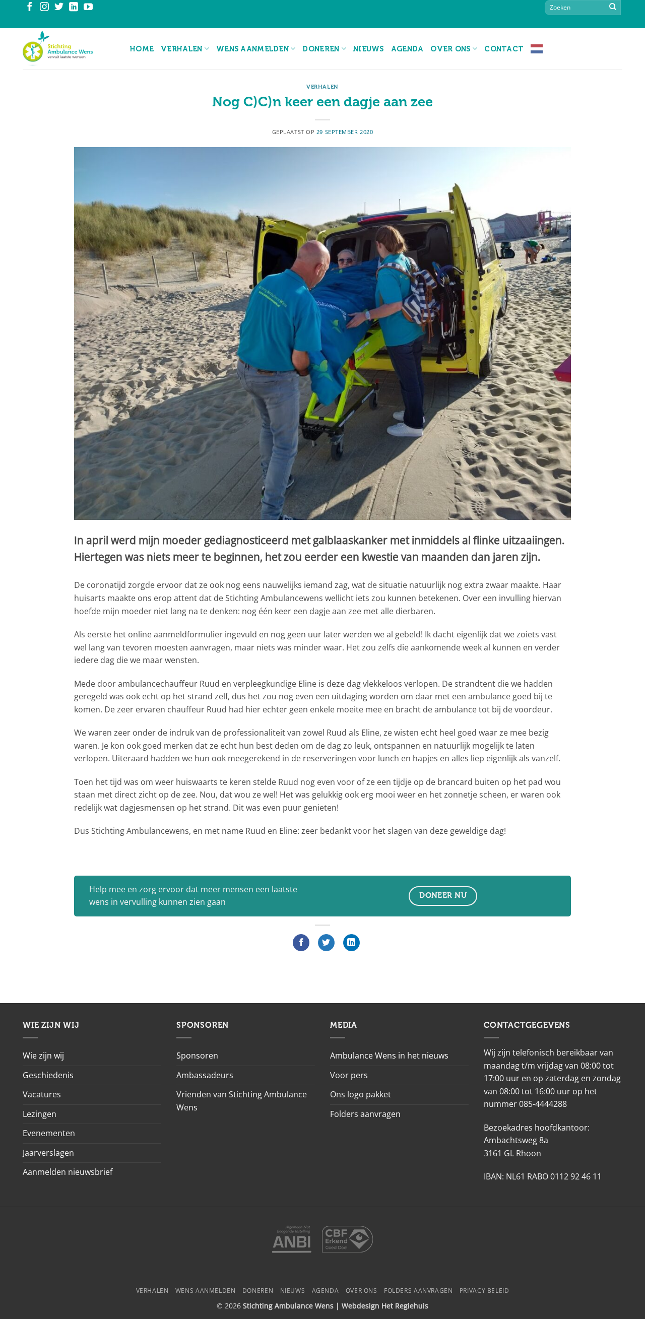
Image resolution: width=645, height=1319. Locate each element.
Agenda (407, 48)
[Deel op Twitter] (326, 942)
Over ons (450, 48)
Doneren (320, 48)
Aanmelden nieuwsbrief (67, 1171)
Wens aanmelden (252, 48)
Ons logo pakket (360, 1094)
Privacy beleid (484, 1290)
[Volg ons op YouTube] (88, 8)
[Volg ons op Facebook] (29, 8)
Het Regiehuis (404, 1305)
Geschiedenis (48, 1075)
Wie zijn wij (43, 1055)
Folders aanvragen (365, 1113)
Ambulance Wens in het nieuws (389, 1055)
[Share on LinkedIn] (351, 942)
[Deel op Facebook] (301, 942)
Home (142, 48)
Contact (504, 48)
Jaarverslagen (48, 1152)
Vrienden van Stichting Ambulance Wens (241, 1101)
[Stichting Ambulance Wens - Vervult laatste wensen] (69, 48)
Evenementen (49, 1133)
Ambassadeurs (204, 1075)
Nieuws (368, 48)
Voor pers (349, 1075)
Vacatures (42, 1094)
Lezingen (39, 1113)
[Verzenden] (612, 7)
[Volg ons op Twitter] (58, 8)
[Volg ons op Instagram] (44, 8)
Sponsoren (197, 1055)
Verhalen (181, 48)
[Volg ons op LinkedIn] (73, 8)
